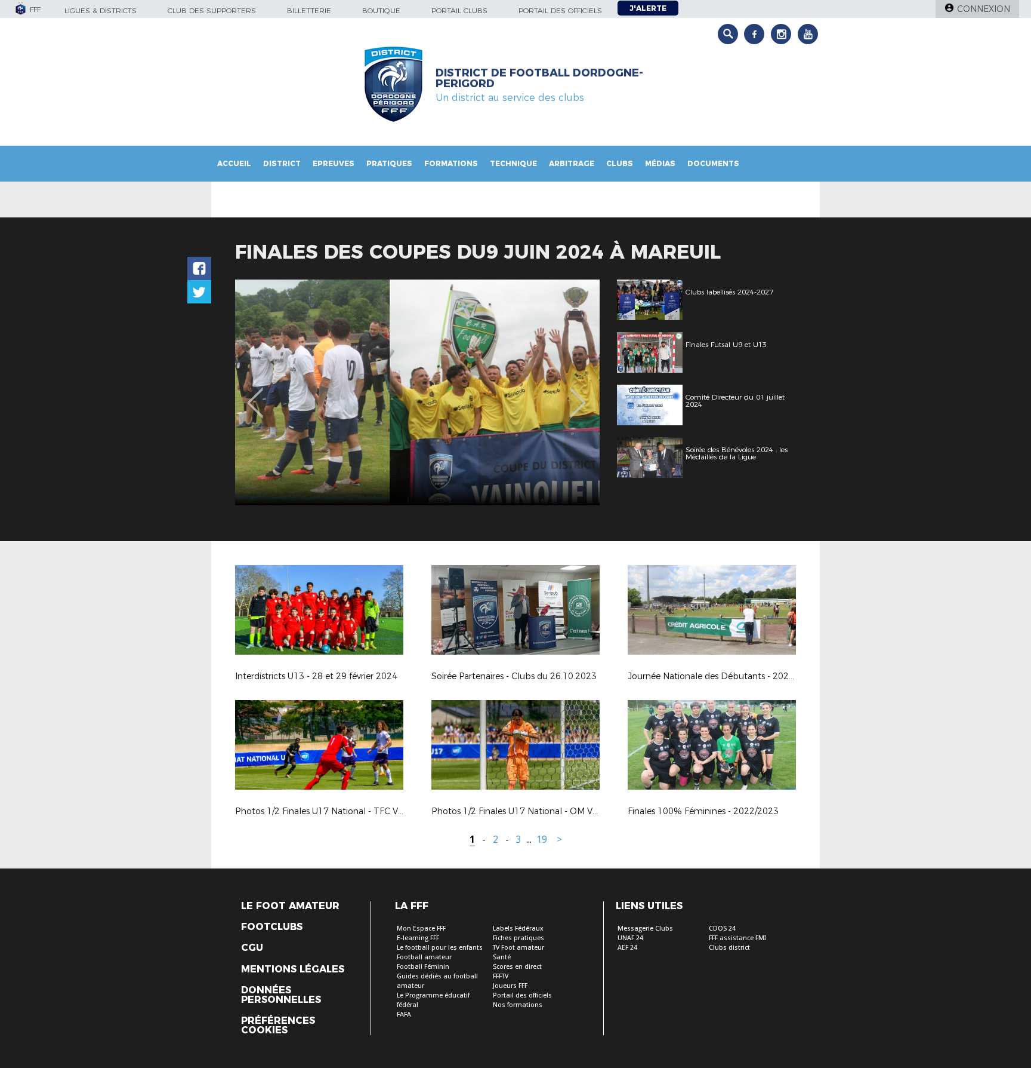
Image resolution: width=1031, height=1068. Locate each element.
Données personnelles (281, 995)
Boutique (381, 10)
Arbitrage (571, 163)
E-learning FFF (418, 938)
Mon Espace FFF (421, 928)
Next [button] (577, 394)
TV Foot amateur (518, 948)
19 (541, 839)
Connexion (983, 9)
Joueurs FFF (510, 986)
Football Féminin (423, 967)
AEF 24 (627, 948)
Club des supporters (212, 10)
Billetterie (309, 10)
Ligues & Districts (100, 10)
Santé (502, 957)
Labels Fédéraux (518, 928)
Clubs (619, 163)
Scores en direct (517, 967)
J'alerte (647, 8)
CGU (252, 948)
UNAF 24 (630, 938)
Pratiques (389, 163)
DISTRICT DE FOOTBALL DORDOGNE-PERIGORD (539, 78)
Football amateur (424, 957)
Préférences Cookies (278, 1025)
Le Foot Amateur (290, 906)
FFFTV (500, 976)
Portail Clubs (459, 10)
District (282, 163)
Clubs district (729, 948)
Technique (513, 163)
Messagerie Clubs (645, 928)
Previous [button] (255, 394)
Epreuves (333, 163)
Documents (713, 163)
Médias (660, 163)
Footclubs (271, 927)
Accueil (234, 163)
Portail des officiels (560, 10)
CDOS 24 (722, 928)
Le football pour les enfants (440, 948)
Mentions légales (292, 969)
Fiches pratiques (518, 938)
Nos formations (517, 1005)
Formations (451, 163)
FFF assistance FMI (737, 938)
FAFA (404, 1014)
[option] (417, 392)
